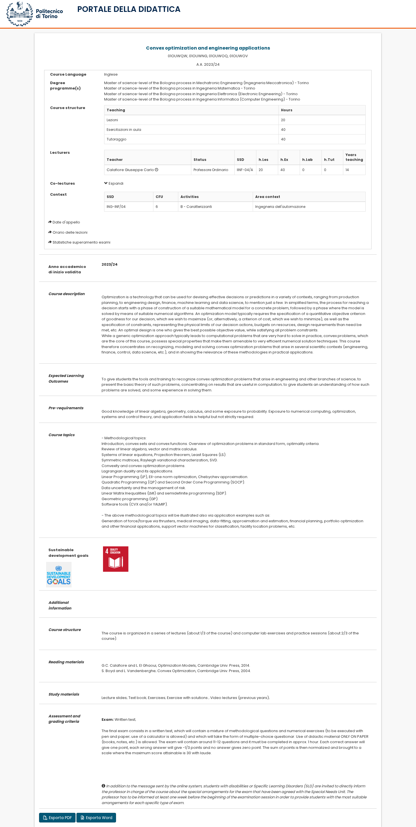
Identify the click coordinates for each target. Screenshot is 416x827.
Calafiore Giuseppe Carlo (130, 169)
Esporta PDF (60, 817)
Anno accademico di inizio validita (67, 269)
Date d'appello (66, 222)
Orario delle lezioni (70, 232)
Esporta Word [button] (98, 817)
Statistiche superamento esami (81, 242)
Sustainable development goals (68, 552)
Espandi (115, 183)
